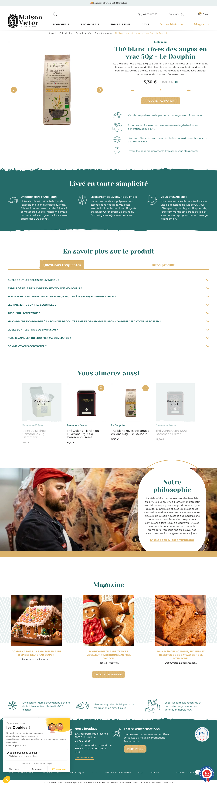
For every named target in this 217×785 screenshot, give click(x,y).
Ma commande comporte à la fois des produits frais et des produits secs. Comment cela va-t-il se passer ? (84, 321)
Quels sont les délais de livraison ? (33, 280)
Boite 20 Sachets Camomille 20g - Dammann (34, 434)
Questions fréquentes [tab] (62, 265)
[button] (6, 779)
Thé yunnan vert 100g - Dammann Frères (172, 432)
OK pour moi (59, 769)
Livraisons (154, 772)
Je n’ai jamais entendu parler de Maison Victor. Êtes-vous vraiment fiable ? (62, 296)
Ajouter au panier (161, 100)
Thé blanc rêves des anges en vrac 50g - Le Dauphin (130, 432)
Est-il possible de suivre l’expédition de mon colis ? (45, 288)
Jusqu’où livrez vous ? (24, 313)
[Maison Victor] (30, 18)
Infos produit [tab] (163, 265)
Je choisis (36, 769)
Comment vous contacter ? (27, 346)
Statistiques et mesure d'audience (23, 756)
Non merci (14, 769)
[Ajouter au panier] (101, 388)
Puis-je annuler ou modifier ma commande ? (39, 337)
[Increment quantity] (189, 90)
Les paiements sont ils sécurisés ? (32, 304)
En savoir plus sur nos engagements (172, 539)
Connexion (175, 14)
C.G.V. (95, 772)
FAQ (140, 772)
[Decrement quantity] (132, 90)
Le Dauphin (160, 42)
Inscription (135, 748)
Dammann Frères (32, 425)
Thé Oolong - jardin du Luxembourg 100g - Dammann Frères (83, 434)
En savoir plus (176, 74)
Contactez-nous (84, 757)
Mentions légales (77, 772)
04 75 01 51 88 (83, 740)
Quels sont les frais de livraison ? (33, 329)
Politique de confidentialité (118, 772)
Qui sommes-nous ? (51, 772)
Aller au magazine (108, 674)
